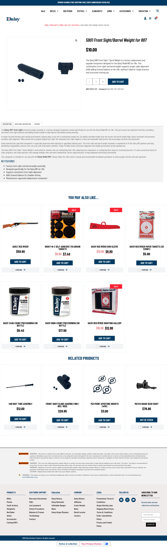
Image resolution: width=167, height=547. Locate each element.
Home (46, 25)
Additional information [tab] (23, 124)
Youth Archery (12, 505)
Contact (32, 519)
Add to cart (118, 81)
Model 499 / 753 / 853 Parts (69, 25)
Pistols (80, 11)
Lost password (35, 505)
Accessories (125, 11)
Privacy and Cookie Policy (104, 524)
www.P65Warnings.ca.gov (30, 477)
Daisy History (57, 498)
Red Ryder (67, 11)
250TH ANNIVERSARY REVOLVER (98, 2)
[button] (158, 11)
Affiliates (77, 502)
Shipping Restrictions (105, 508)
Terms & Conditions (104, 512)
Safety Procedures (36, 508)
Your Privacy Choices (91, 544)
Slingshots (97, 11)
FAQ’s (31, 502)
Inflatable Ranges (59, 505)
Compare (18, 270)
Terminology (34, 515)
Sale (43, 11)
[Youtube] (133, 500)
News (54, 508)
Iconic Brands (79, 505)
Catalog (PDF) (12, 522)
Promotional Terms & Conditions (105, 500)
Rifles (53, 11)
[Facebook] (121, 500)
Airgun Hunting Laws (105, 505)
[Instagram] (127, 500)
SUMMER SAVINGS (64, 2)
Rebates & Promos (36, 512)
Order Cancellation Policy (104, 517)
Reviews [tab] (37, 124)
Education (143, 11)
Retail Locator (79, 512)
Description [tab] (7, 124)
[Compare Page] (26, 270)
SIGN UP (151, 524)
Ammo (109, 11)
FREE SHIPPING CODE (78, 2)
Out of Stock (146, 419)
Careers (77, 515)
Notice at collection (68, 544)
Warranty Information (38, 498)
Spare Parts (53, 25)
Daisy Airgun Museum (60, 512)
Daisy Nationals (58, 502)
